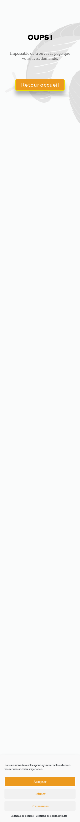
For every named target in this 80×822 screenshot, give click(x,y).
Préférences (40, 806)
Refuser (40, 794)
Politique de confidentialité (51, 815)
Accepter (40, 782)
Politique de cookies (22, 815)
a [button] (69, 10)
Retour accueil (40, 84)
